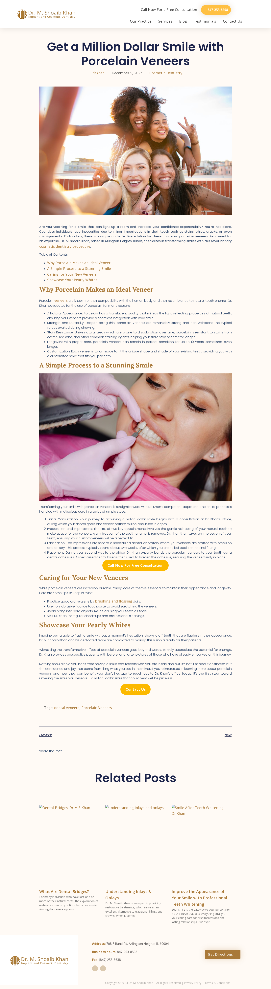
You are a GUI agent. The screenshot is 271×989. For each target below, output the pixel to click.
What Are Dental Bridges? (64, 891)
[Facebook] (95, 968)
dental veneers (66, 707)
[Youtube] (103, 968)
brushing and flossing (113, 601)
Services (165, 21)
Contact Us (232, 21)
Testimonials (205, 21)
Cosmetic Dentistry (165, 72)
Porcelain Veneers (96, 707)
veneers (61, 300)
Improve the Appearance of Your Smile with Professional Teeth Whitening (199, 898)
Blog (183, 21)
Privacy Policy (192, 983)
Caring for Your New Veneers (72, 274)
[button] (70, 750)
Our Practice (140, 21)
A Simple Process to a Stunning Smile (79, 268)
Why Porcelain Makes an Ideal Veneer (79, 262)
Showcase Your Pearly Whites (72, 279)
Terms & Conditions (217, 983)
